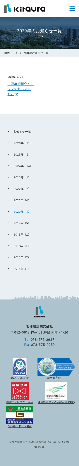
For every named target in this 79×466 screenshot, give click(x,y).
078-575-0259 (43, 345)
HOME (8, 53)
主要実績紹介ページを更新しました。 (21, 89)
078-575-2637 (43, 340)
